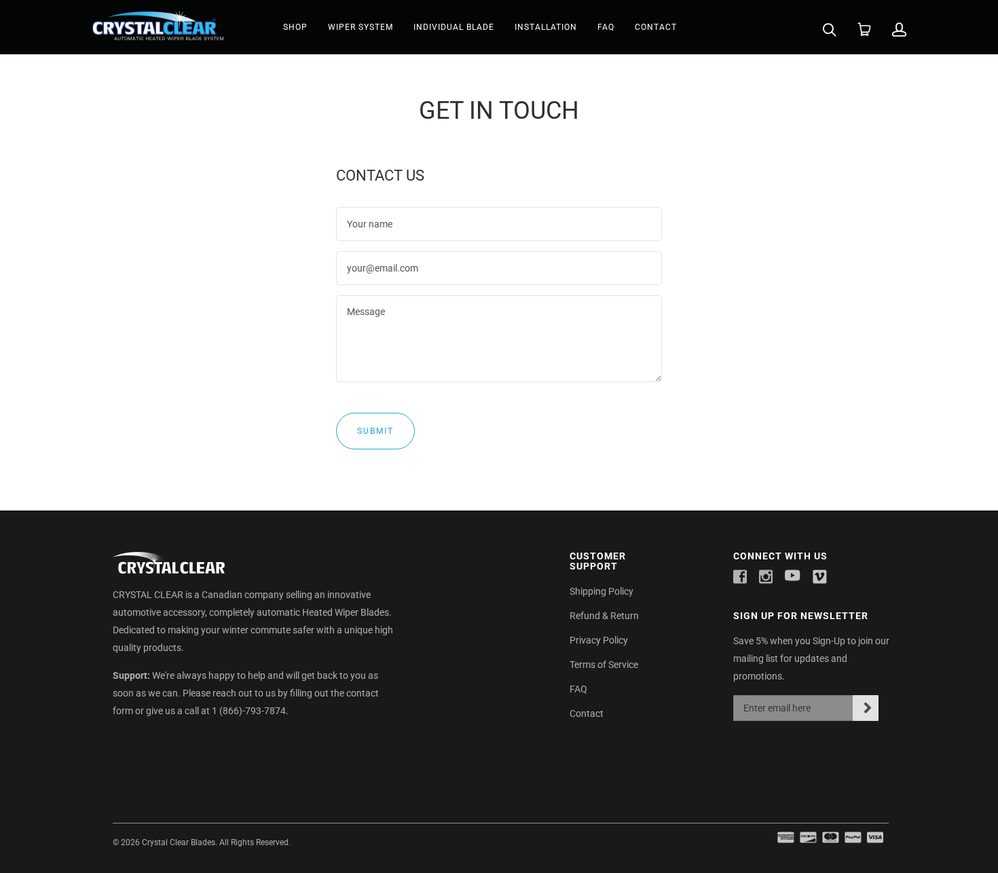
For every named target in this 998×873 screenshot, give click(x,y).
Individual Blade (453, 27)
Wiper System (360, 27)
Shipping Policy (601, 591)
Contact (656, 27)
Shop (295, 27)
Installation (546, 27)
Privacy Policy (599, 640)
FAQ (605, 27)
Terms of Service (604, 664)
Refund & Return (604, 615)
